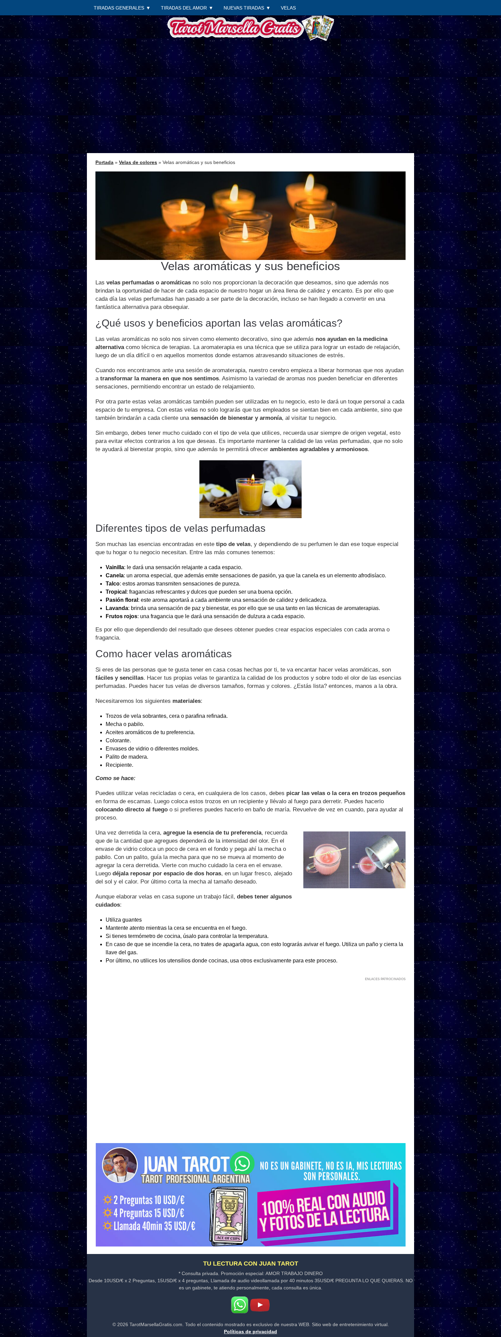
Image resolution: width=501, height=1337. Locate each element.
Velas (288, 8)
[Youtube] (259, 1305)
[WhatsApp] (239, 1305)
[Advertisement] (250, 97)
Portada (104, 162)
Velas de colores (138, 162)
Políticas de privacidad (250, 1331)
